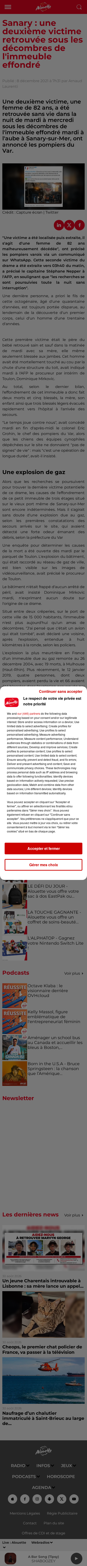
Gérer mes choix (43, 864)
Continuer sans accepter (60, 691)
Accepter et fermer (43, 848)
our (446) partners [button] (28, 713)
